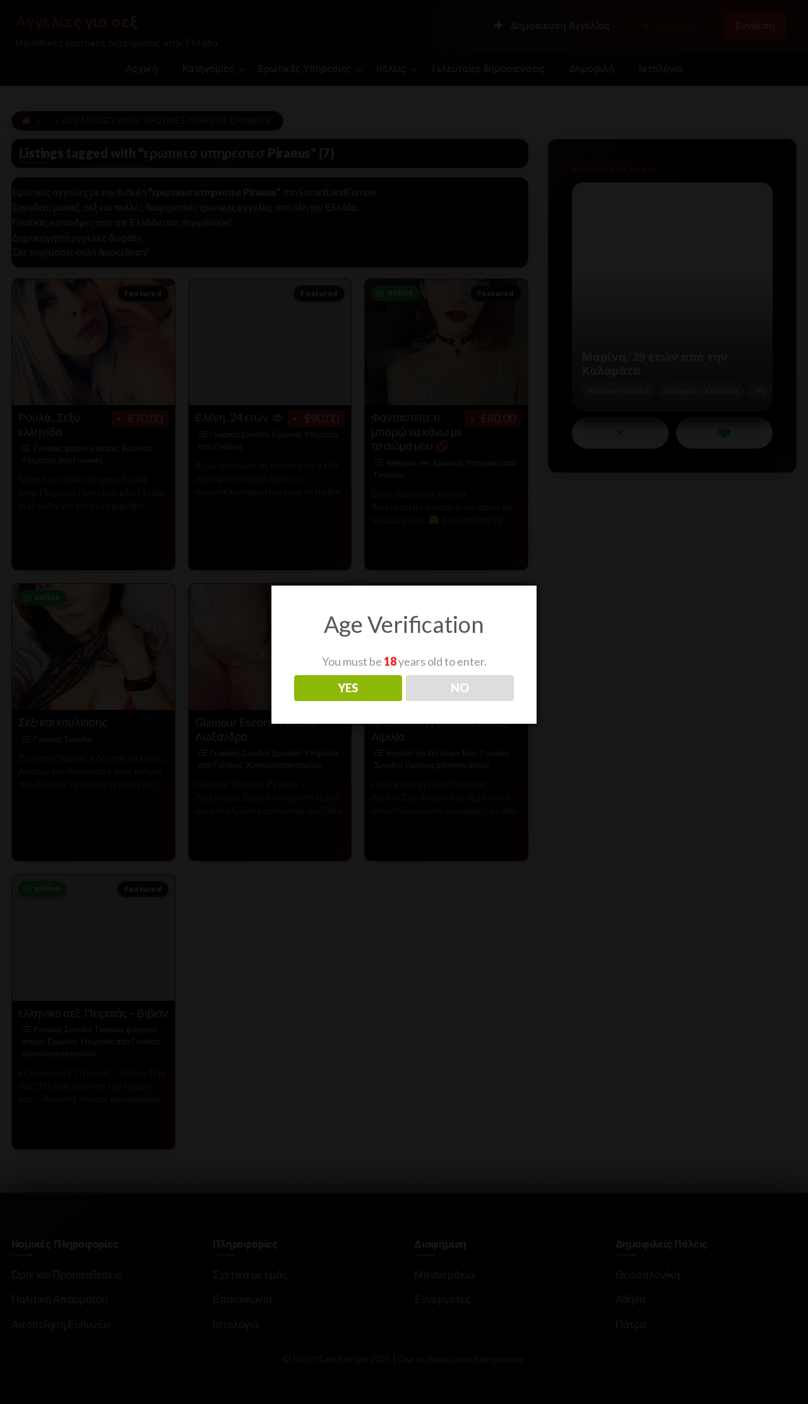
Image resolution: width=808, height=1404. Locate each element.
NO (460, 688)
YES (348, 688)
